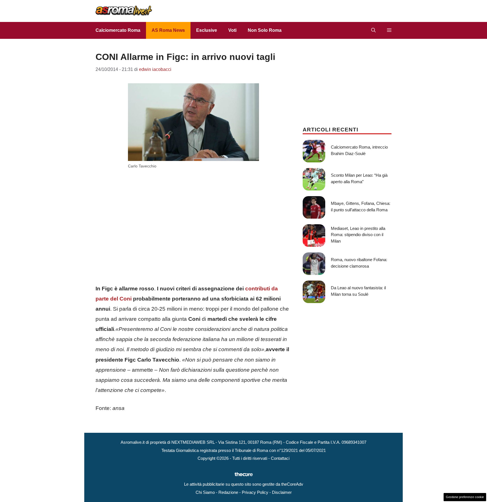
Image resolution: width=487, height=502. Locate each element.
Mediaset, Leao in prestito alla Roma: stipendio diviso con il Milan (358, 234)
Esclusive (206, 30)
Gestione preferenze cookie (465, 497)
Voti (232, 30)
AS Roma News (168, 30)
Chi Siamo (205, 492)
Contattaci (280, 458)
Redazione (228, 492)
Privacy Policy (255, 492)
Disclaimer (282, 492)
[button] (373, 30)
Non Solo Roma (265, 30)
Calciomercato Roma (118, 30)
